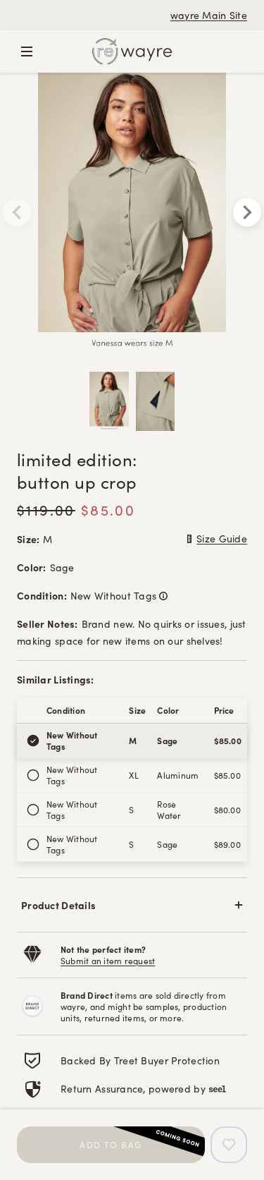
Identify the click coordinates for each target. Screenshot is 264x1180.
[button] (132, 905)
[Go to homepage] (132, 51)
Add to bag (111, 1144)
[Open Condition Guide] (162, 595)
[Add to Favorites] (228, 1144)
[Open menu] (26, 51)
